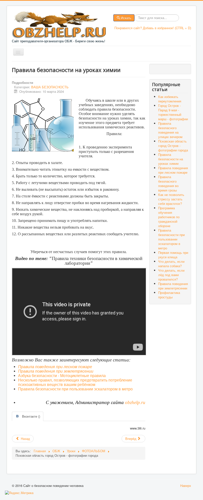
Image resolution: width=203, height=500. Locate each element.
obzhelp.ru (135, 402)
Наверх (185, 485)
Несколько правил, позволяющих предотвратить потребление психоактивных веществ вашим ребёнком (75, 382)
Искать (126, 17)
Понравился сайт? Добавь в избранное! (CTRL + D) (152, 27)
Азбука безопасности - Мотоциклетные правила (62, 376)
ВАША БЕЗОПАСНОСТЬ (50, 87)
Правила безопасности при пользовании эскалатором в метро (75, 389)
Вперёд (131, 438)
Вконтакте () (31, 416)
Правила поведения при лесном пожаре (55, 367)
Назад (25, 438)
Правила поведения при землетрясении (55, 371)
